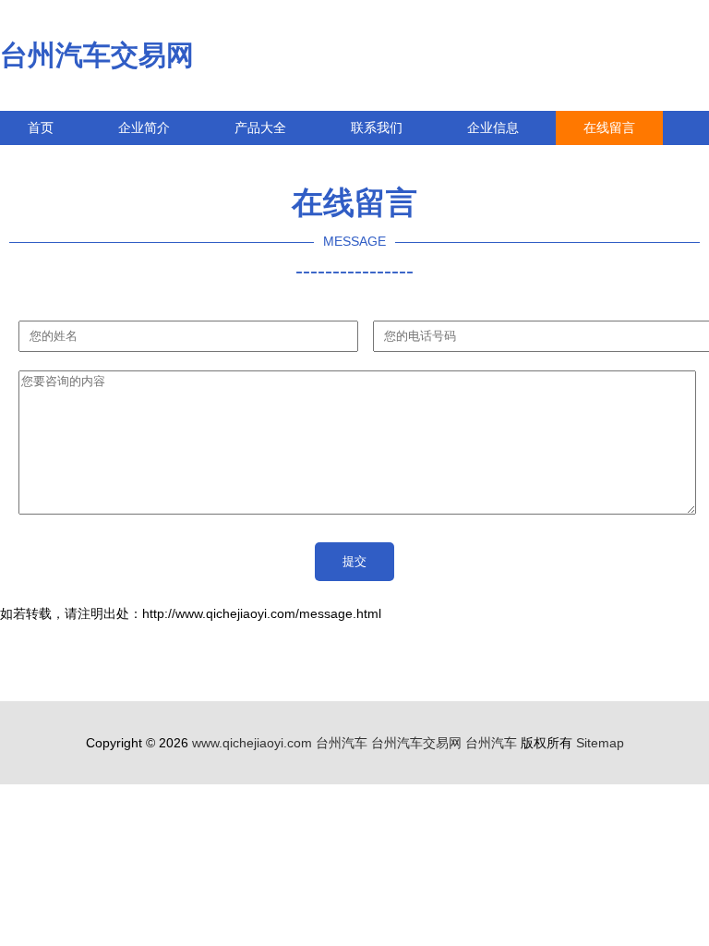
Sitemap (600, 742)
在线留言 (609, 127)
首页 (41, 127)
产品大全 (260, 127)
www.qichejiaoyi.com (252, 742)
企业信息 (493, 127)
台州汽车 (341, 742)
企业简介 (144, 127)
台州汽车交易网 (97, 55)
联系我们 (377, 127)
